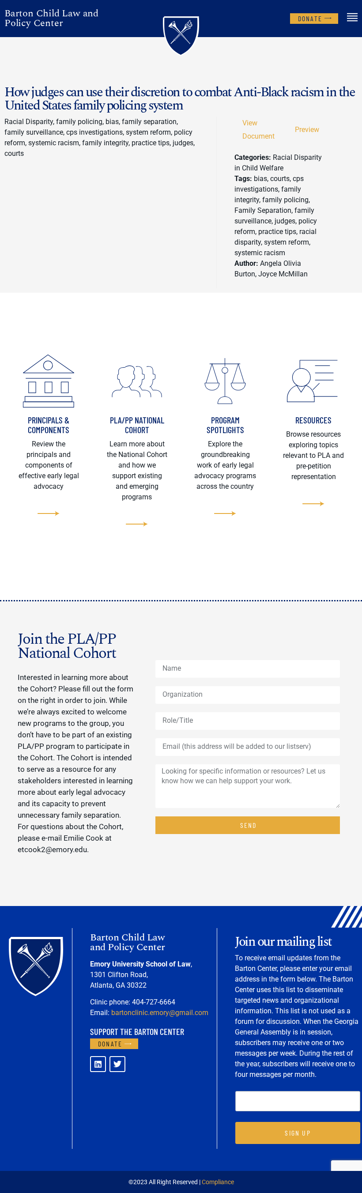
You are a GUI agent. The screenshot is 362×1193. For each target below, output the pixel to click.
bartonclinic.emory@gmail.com (159, 1012)
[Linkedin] (98, 1064)
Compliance (218, 1181)
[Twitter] (117, 1064)
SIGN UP (297, 1133)
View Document (258, 129)
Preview (307, 129)
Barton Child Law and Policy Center (51, 18)
